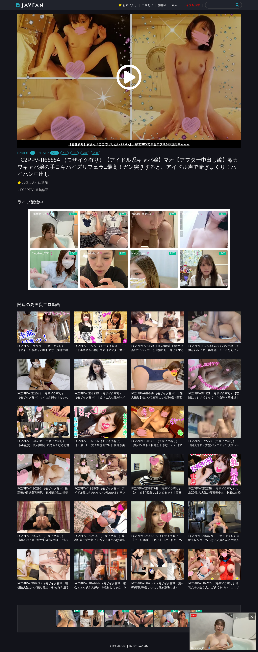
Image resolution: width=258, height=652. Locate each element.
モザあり (147, 5)
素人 (174, 5)
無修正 (162, 5)
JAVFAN (33, 5)
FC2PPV (26, 190)
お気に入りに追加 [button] (35, 182)
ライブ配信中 (191, 5)
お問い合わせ (118, 646)
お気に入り (130, 5)
